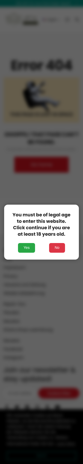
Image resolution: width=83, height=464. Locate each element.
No (57, 248)
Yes (27, 248)
